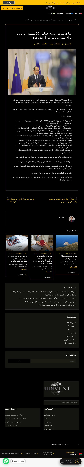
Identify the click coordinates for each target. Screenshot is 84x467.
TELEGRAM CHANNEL (69, 402)
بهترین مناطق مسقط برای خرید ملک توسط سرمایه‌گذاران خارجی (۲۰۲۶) (49, 302)
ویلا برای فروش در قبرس (13, 422)
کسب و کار (70, 340)
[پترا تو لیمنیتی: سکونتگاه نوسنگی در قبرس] (67, 243)
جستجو (19, 361)
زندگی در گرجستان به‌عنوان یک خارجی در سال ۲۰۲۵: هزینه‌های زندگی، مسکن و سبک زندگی (43, 292)
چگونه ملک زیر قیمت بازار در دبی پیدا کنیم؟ (59, 295)
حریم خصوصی (48, 429)
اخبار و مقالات (48, 425)
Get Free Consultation (12, 8)
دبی (73, 329)
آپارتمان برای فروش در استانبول (15, 418)
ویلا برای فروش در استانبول (13, 415)
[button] (6, 461)
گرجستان (71, 343)
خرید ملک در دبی (10, 425)
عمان (72, 333)
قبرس (71, 20)
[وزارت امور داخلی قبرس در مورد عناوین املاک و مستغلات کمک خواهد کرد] (17, 243)
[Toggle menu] (80, 8)
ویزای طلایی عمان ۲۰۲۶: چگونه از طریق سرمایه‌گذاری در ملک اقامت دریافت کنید (46, 298)
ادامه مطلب (73, 267)
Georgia (69, 323)
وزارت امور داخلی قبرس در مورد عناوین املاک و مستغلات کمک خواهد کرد (17, 258)
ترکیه (72, 326)
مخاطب (46, 418)
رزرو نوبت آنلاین (48, 415)
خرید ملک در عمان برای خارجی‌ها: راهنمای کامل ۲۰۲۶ (55, 305)
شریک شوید (9, 3)
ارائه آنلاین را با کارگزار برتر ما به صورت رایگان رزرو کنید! (63, 3)
